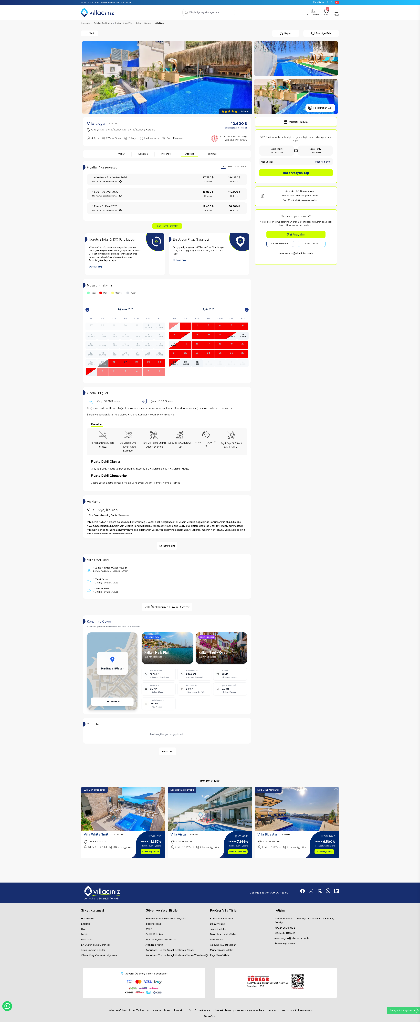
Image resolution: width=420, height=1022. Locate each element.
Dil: (332, 2)
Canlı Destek (311, 243)
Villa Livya (159, 23)
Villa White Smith (97, 834)
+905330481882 (284, 932)
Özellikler (189, 153)
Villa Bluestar (267, 834)
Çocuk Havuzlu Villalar (223, 944)
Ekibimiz (85, 923)
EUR (236, 166)
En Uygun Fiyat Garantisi (95, 944)
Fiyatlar (121, 153)
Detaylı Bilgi (95, 266)
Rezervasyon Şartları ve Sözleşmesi (166, 918)
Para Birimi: (320, 2)
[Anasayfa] (97, 12)
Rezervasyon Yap (296, 173)
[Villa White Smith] (123, 809)
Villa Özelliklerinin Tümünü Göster (167, 607)
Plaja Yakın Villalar (220, 955)
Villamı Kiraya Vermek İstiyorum (99, 955)
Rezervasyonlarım (284, 943)
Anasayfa (85, 23)
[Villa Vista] (210, 809)
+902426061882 (280, 243)
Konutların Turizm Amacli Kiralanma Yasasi (170, 950)
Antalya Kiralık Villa (103, 23)
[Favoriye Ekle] (162, 789)
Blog (83, 929)
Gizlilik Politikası (154, 934)
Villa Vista (178, 834)
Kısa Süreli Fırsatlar (167, 225)
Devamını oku (167, 545)
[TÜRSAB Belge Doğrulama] (267, 978)
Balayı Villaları (217, 923)
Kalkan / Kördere (143, 23)
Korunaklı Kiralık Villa (221, 918)
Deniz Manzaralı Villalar (223, 934)
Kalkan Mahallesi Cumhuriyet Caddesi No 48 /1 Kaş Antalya (304, 920)
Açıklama (143, 153)
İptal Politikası (153, 923)
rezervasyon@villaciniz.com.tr (296, 253)
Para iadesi (87, 939)
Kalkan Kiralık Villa (123, 23)
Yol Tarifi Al (113, 701)
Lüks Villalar (216, 939)
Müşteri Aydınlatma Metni (161, 939)
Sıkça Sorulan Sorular (93, 950)
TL (223, 166)
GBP (243, 166)
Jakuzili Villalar (218, 929)
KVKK (149, 929)
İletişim (85, 934)
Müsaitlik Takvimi (298, 121)
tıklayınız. (169, 414)
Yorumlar (212, 153)
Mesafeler (166, 153)
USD (229, 166)
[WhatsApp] (7, 1006)
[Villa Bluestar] (297, 809)
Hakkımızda (87, 918)
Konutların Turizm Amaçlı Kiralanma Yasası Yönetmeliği (177, 955)
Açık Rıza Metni (154, 944)
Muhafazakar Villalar (221, 950)
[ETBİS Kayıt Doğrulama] (298, 981)
